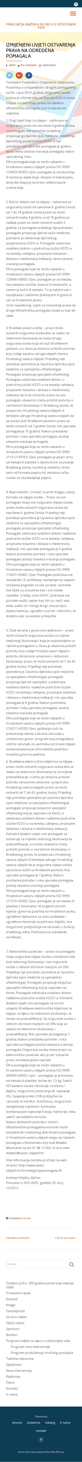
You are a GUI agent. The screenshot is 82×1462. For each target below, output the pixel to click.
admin (12, 65)
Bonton (11, 1335)
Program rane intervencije (30, 1347)
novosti (26, 1218)
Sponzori (13, 1329)
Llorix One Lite (26, 1452)
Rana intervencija (19, 1370)
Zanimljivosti (15, 1311)
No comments (29, 65)
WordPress (57, 1452)
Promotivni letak (18, 1293)
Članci (10, 1382)
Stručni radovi (16, 1317)
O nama (12, 1394)
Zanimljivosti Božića (17, 1238)
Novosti (12, 1299)
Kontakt (12, 1388)
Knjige (10, 1305)
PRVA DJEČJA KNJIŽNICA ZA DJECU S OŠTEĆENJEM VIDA (41, 25)
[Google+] (19, 75)
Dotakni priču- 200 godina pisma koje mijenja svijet (39, 1285)
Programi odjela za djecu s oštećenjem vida (38, 1341)
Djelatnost (13, 1364)
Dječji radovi (15, 1323)
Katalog (50, 1422)
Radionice (13, 1376)
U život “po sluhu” (65, 1238)
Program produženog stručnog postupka (42, 1353)
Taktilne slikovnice (20, 1358)
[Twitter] (9, 75)
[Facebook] (28, 75)
